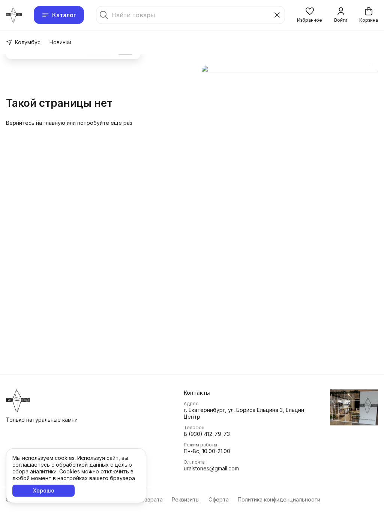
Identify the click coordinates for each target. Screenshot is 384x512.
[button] (309, 15)
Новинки (60, 42)
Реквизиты (186, 499)
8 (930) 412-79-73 (207, 434)
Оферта (218, 499)
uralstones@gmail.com (211, 468)
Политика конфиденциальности (279, 499)
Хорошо (43, 490)
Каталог (64, 15)
